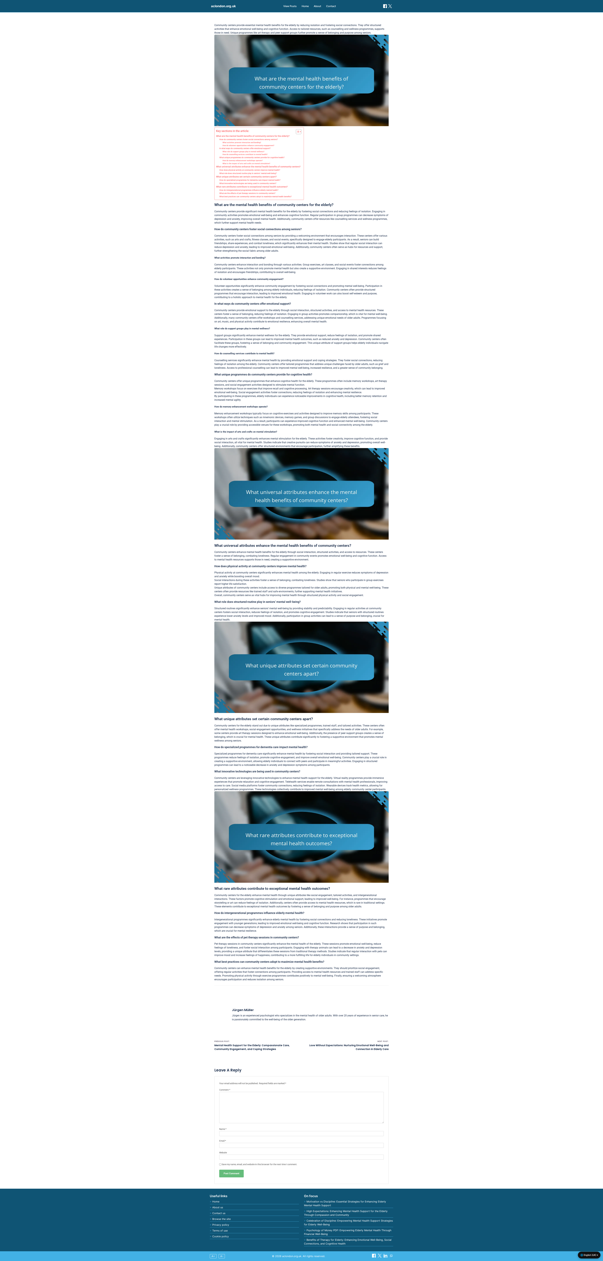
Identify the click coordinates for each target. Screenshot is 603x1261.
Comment (224, 1090)
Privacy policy (220, 1224)
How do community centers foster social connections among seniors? (248, 139)
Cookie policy (220, 1236)
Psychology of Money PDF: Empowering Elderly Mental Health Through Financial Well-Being (347, 1232)
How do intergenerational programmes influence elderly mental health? (248, 190)
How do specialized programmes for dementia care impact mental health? (249, 180)
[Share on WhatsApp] (391, 1256)
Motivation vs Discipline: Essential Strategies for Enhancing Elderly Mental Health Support (345, 1203)
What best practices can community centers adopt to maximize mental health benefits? (255, 196)
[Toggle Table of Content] (297, 131)
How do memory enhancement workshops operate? (243, 161)
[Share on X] (380, 1256)
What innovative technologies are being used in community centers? (247, 183)
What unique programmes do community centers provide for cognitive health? (252, 157)
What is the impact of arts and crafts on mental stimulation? (246, 164)
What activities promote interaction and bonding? (242, 143)
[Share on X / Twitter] (390, 6)
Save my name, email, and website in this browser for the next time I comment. (259, 1164)
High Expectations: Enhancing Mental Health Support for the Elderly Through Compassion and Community (346, 1213)
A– (221, 1256)
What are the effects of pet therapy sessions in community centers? (247, 193)
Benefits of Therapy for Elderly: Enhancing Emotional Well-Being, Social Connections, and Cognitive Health (347, 1241)
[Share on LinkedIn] (386, 1256)
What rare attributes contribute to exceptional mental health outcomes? (252, 186)
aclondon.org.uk (223, 6)
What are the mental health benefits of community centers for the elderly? (253, 136)
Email (222, 1141)
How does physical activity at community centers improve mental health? (249, 170)
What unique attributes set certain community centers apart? (246, 176)
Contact (331, 6)
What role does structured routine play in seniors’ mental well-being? (248, 173)
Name (222, 1129)
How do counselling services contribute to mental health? (245, 154)
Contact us (218, 1213)
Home (305, 6)
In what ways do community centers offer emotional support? (245, 148)
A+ (213, 1256)
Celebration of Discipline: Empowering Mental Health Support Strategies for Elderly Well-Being (348, 1222)
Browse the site (221, 1219)
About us (217, 1207)
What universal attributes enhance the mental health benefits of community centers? (258, 166)
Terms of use (220, 1230)
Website (223, 1152)
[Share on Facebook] (385, 6)
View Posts (290, 6)
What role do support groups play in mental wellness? (243, 152)
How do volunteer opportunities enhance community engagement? (248, 146)
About (317, 6)
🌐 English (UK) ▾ (589, 1255)
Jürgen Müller (243, 1010)
